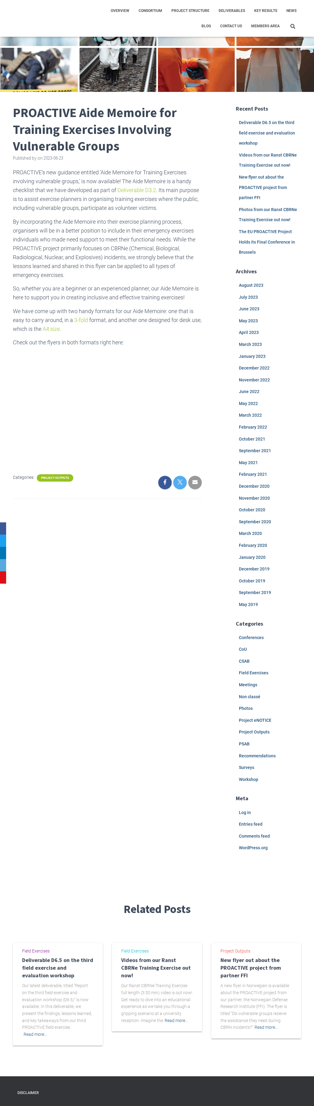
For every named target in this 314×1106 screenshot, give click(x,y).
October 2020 (252, 509)
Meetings (248, 684)
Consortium (150, 11)
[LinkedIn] (3, 553)
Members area (265, 26)
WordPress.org (253, 847)
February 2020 (253, 545)
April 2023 (249, 332)
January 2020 (252, 557)
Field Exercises (253, 672)
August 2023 (251, 285)
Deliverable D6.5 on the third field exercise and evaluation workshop (267, 133)
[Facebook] (3, 528)
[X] (3, 541)
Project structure (190, 11)
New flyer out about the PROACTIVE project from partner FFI (263, 187)
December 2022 (254, 368)
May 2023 (248, 320)
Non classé (249, 696)
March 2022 (250, 415)
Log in (245, 812)
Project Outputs (55, 477)
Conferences (251, 637)
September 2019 (255, 592)
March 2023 (250, 344)
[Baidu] (3, 577)
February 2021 (253, 474)
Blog (206, 26)
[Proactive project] (40, 18)
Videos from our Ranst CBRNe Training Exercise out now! (156, 967)
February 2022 (253, 427)
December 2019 (254, 568)
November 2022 (254, 379)
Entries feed (250, 824)
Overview (120, 11)
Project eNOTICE (255, 720)
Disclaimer (28, 1093)
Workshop (248, 779)
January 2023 (252, 356)
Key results (265, 11)
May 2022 (248, 403)
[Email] (3, 565)
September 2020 (255, 521)
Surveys (246, 767)
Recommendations (257, 755)
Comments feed (254, 836)
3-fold (81, 320)
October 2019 (252, 580)
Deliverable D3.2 (136, 190)
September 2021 (255, 450)
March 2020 (250, 533)
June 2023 (249, 308)
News (291, 11)
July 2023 (248, 297)
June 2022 (249, 391)
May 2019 (248, 604)
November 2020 (254, 498)
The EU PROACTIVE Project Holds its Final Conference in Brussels (267, 242)
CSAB (244, 661)
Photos (246, 708)
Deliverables (232, 11)
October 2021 (252, 439)
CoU (243, 649)
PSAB (244, 743)
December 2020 (254, 486)
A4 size (50, 329)
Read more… (35, 1034)
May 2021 (248, 462)
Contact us (231, 26)
